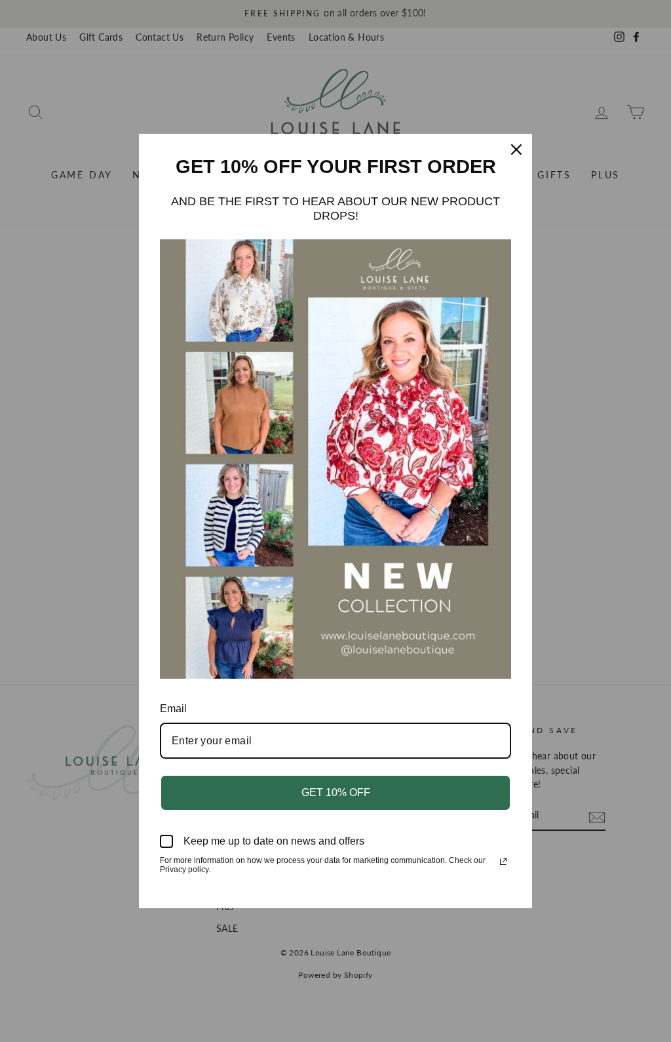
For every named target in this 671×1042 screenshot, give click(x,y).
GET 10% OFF (335, 792)
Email (173, 708)
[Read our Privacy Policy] (503, 862)
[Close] (516, 149)
